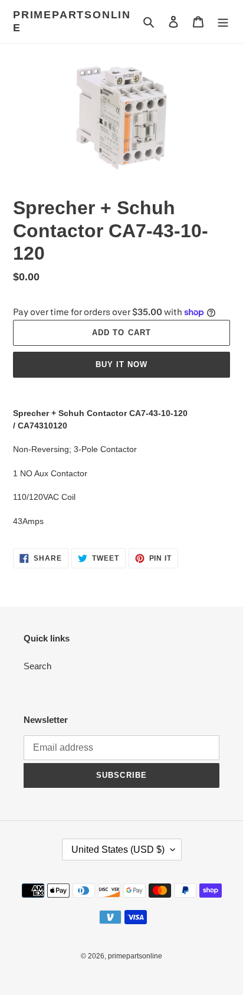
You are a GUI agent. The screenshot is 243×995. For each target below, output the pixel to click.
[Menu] (223, 21)
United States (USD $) (118, 850)
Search (37, 666)
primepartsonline (72, 21)
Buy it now (121, 364)
